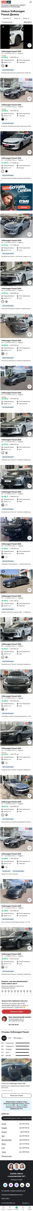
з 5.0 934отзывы (15, 1038)
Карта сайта (5, 1198)
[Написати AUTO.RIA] (22, 1185)
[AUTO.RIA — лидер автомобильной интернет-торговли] (6, 2)
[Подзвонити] (28, 1185)
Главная (3, 1209)
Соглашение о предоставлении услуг (13, 1191)
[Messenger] (11, 1185)
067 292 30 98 (13, 1025)
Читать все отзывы (16, 1095)
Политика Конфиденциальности (12, 1195)
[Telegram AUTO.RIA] (5, 1185)
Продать (16, 1209)
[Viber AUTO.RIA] (16, 1185)
